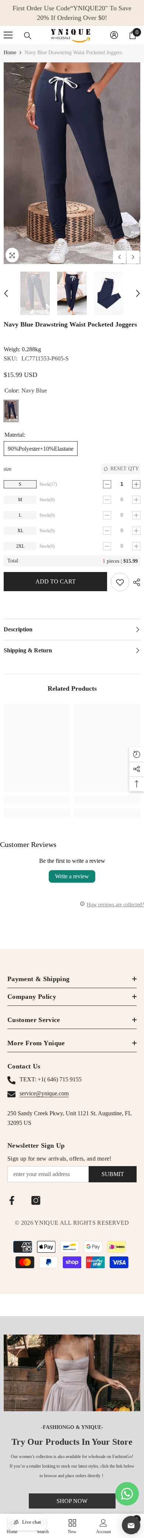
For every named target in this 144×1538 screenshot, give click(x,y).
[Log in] (114, 35)
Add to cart (55, 581)
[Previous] (119, 257)
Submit (113, 1174)
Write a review (72, 876)
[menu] (8, 35)
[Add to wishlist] (120, 582)
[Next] (133, 257)
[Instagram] (36, 1200)
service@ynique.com (44, 1093)
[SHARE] (134, 582)
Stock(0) (47, 499)
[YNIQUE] (72, 1373)
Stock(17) (48, 484)
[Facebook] (12, 1200)
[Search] (27, 35)
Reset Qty (124, 468)
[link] (37, 800)
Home (10, 52)
